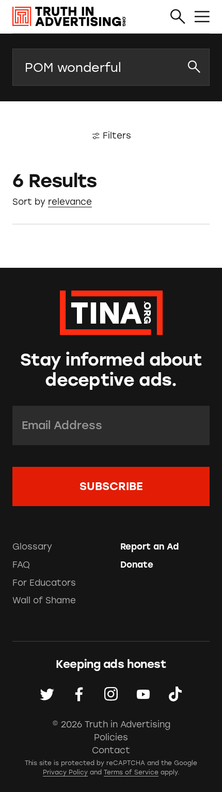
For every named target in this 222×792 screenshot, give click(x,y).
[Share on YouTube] (143, 694)
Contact (111, 750)
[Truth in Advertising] (69, 16)
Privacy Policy (65, 772)
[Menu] (202, 17)
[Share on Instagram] (111, 694)
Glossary (32, 546)
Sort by (28, 201)
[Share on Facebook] (79, 694)
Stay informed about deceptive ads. (111, 369)
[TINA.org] (111, 311)
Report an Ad (149, 546)
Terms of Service (131, 772)
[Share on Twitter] (47, 694)
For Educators (44, 582)
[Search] (177, 17)
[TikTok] (175, 694)
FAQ (21, 564)
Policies (111, 737)
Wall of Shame (44, 600)
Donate (136, 564)
